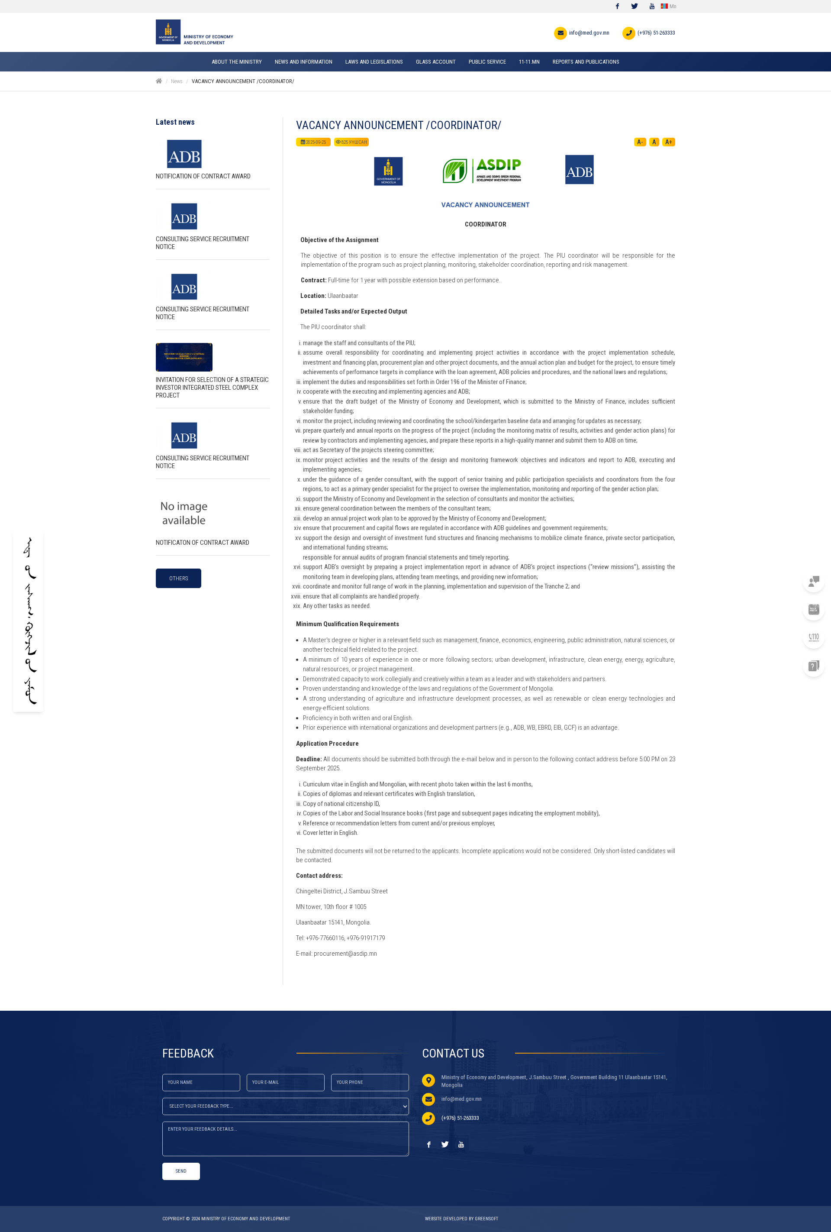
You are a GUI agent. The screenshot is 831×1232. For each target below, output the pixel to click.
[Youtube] (651, 6)
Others (178, 578)
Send (181, 1171)
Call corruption (770, 637)
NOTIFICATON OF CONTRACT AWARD (202, 542)
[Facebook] (617, 6)
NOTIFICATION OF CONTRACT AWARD (203, 176)
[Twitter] (634, 6)
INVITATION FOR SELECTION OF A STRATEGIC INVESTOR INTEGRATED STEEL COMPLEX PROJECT (212, 387)
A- (640, 142)
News (177, 81)
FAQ (787, 666)
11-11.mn (781, 581)
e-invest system (771, 609)
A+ (668, 142)
